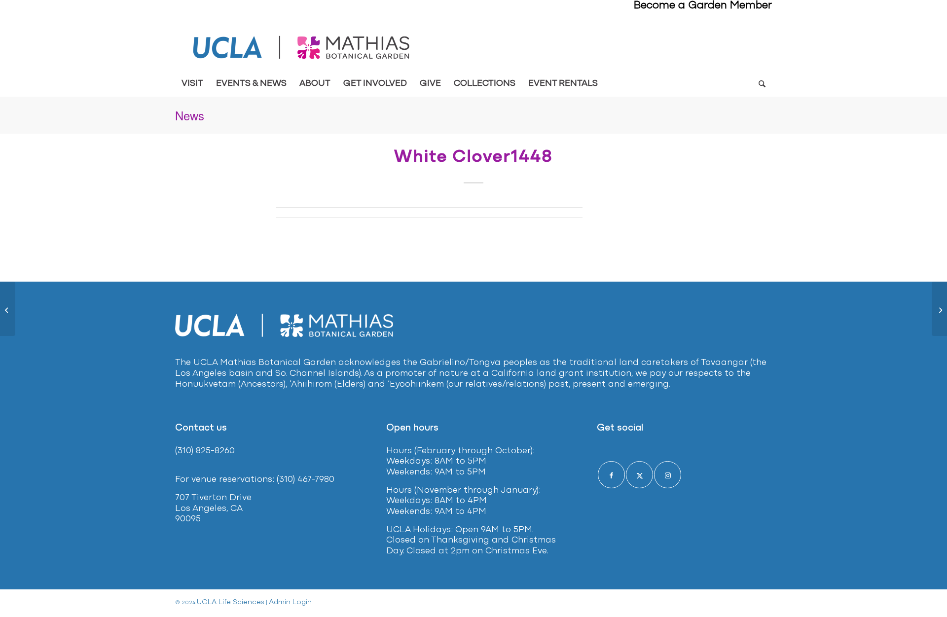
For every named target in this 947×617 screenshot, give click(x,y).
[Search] (762, 84)
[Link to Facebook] (611, 474)
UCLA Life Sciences (230, 602)
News (189, 115)
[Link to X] (639, 474)
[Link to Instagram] (667, 474)
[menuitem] (192, 84)
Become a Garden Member (703, 5)
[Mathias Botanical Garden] (302, 47)
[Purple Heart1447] (7, 309)
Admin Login (290, 602)
